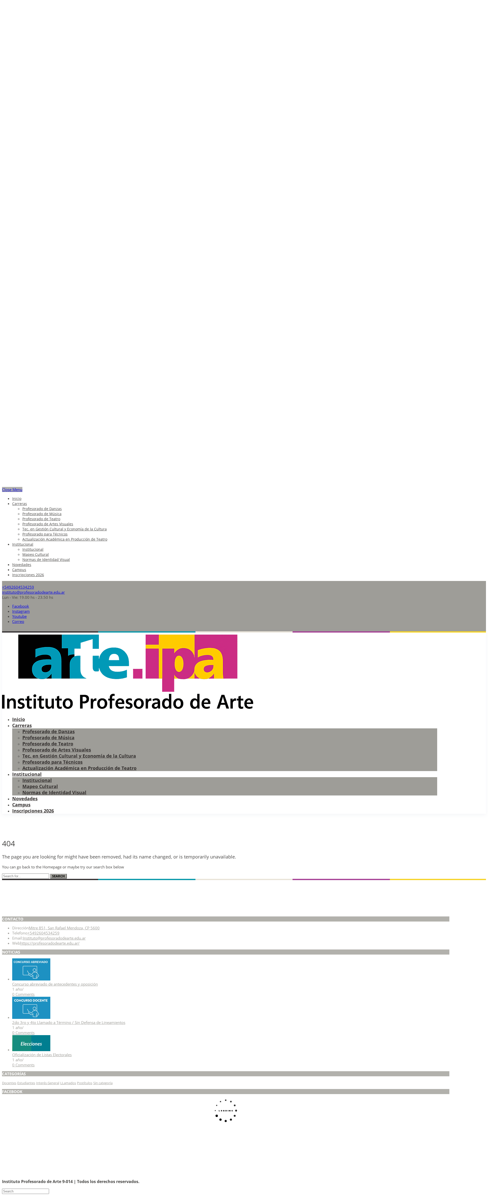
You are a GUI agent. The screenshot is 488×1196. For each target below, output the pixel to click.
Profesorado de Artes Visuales (47, 524)
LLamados (68, 1083)
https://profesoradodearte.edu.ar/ (50, 943)
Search (58, 876)
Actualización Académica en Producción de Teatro (64, 539)
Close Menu (12, 489)
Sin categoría (103, 1083)
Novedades (21, 564)
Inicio (16, 498)
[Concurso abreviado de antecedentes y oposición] (31, 979)
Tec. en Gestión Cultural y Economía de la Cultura (64, 529)
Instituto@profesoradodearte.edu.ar (54, 938)
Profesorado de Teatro (41, 518)
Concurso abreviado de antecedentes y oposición (55, 984)
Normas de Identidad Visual (46, 559)
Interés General (47, 1083)
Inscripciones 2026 (28, 574)
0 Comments (23, 994)
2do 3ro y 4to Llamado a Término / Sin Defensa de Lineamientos (68, 1022)
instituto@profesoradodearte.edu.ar (33, 592)
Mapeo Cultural (35, 554)
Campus (19, 569)
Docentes (9, 1083)
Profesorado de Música (42, 513)
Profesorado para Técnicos (45, 534)
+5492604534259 (18, 587)
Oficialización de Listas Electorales (42, 1054)
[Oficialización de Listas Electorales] (31, 1049)
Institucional (22, 544)
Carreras (19, 503)
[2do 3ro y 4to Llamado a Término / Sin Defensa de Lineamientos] (31, 1017)
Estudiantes (26, 1083)
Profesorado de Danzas (42, 508)
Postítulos (84, 1083)
